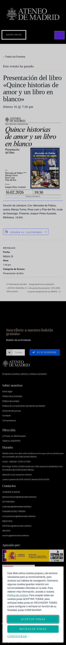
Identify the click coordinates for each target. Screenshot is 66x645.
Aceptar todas (33, 619)
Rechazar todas (33, 629)
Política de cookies (17, 595)
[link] (17, 595)
